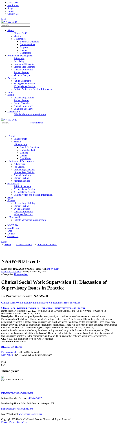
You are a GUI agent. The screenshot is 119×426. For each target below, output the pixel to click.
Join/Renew (13, 5)
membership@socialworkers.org (17, 408)
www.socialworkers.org (30, 414)
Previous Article (9, 352)
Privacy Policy (8, 422)
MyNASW (12, 2)
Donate (11, 11)
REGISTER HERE (11, 346)
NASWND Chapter (11, 271)
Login (4, 19)
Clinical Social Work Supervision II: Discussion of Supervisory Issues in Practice (40, 302)
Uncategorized (21, 274)
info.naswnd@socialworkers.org (17, 392)
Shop (10, 8)
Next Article (7, 355)
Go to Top (22, 422)
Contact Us (12, 13)
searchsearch (37, 122)
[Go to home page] (9, 22)
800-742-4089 (35, 398)
